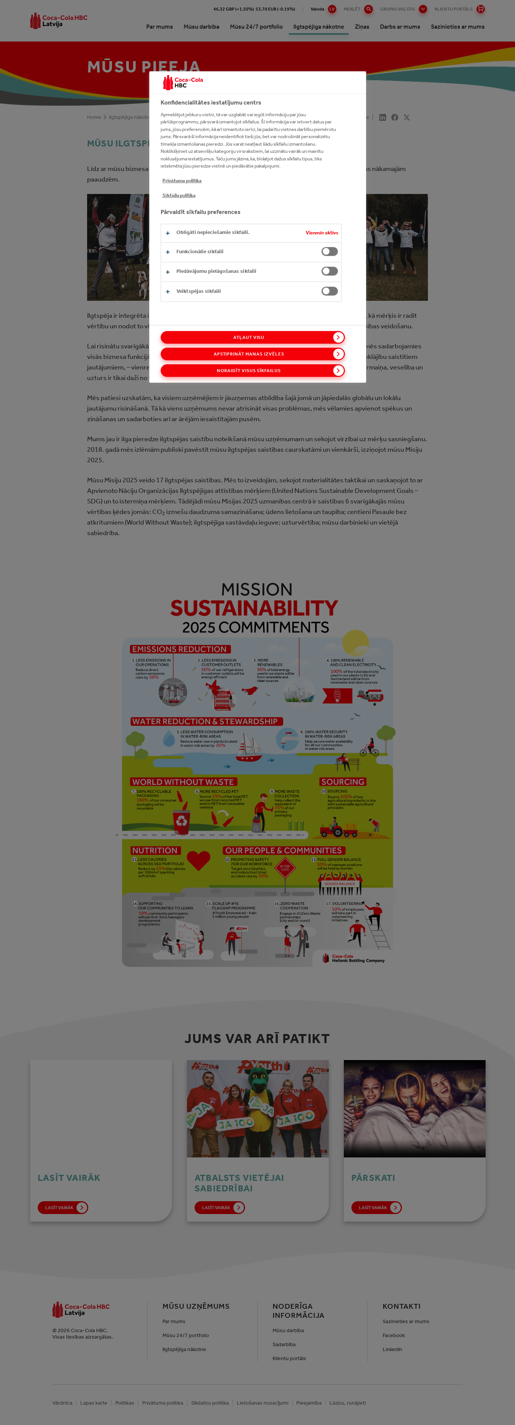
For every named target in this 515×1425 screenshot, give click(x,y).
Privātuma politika (182, 180)
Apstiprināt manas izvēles (249, 354)
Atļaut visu (249, 337)
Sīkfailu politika (179, 195)
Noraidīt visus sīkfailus (249, 370)
